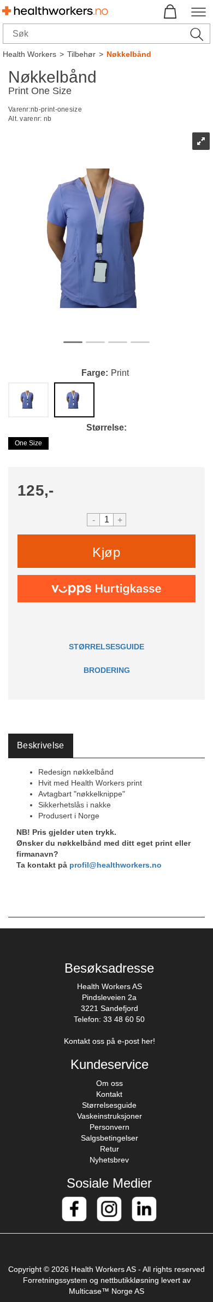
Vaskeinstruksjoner (109, 1116)
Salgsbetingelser (109, 1138)
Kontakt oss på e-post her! (109, 1041)
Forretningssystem (55, 1280)
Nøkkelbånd (128, 54)
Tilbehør (81, 54)
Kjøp (106, 552)
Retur (109, 1148)
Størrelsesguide (109, 1105)
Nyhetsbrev (109, 1159)
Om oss (109, 1083)
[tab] (40, 746)
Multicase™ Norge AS (106, 1291)
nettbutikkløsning (129, 1280)
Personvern (109, 1127)
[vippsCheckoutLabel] (106, 588)
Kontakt (109, 1094)
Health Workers (29, 54)
